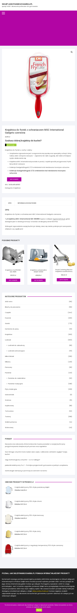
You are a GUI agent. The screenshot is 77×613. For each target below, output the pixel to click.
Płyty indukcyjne (11, 389)
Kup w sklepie (14, 179)
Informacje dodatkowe (27, 203)
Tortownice (9, 411)
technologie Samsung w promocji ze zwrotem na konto (26, 471)
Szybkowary (9, 406)
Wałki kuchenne (11, 422)
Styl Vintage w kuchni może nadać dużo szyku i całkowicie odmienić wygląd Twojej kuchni (36, 453)
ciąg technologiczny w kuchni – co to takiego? (22, 460)
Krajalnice (17, 188)
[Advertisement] (38, 31)
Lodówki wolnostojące (16, 351)
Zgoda (39, 610)
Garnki (7, 323)
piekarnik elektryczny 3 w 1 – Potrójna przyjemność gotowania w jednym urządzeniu (36, 465)
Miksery (7, 362)
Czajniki (8, 312)
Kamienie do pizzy (12, 329)
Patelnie (8, 373)
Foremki (8, 318)
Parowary (8, 367)
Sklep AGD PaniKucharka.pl (17, 4)
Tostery (8, 416)
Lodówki (8, 340)
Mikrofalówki (9, 356)
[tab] (10, 203)
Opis (10, 203)
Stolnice (8, 400)
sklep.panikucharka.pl (40, 591)
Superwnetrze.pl (59, 219)
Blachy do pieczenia (12, 307)
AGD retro (8, 301)
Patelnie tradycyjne (15, 384)
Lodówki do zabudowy (16, 345)
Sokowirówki (9, 395)
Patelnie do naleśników (16, 378)
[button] (71, 52)
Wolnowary (9, 427)
